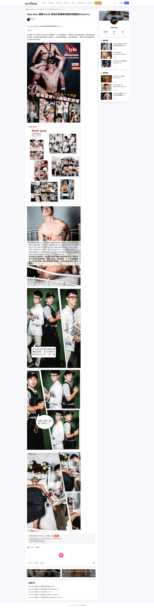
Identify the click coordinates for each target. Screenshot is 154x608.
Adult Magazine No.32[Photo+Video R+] (120, 53)
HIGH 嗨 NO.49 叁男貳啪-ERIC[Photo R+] (120, 62)
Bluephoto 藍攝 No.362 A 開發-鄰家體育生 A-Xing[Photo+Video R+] (119, 94)
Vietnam (58, 3)
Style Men (30, 26)
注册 (121, 3)
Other (73, 3)
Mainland (66, 3)
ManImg (114, 27)
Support (89, 3)
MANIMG (83, 605)
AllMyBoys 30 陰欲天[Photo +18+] (119, 77)
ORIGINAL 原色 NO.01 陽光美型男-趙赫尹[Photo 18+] (120, 45)
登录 (57, 536)
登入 (127, 3)
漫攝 (34, 26)
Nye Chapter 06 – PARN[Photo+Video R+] (119, 85)
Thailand (51, 3)
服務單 (41, 541)
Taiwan (44, 3)
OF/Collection (81, 3)
